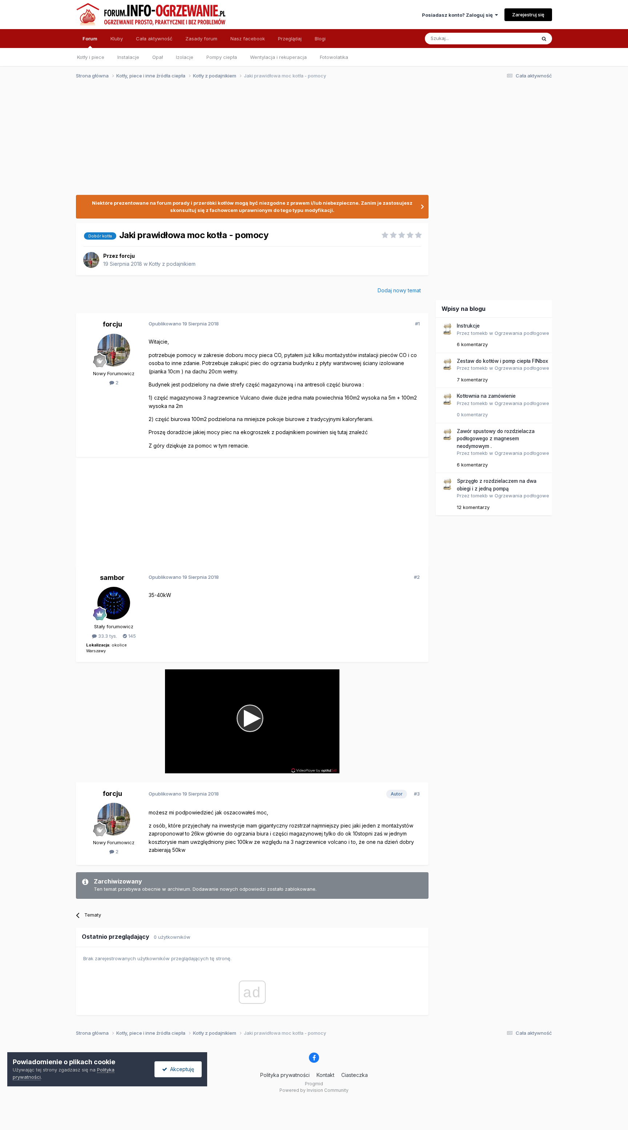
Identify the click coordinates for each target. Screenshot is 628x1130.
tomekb (479, 333)
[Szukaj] (544, 38)
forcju (127, 256)
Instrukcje (468, 326)
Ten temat (515, 38)
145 (131, 636)
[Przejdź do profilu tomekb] (447, 329)
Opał (157, 57)
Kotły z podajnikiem (172, 264)
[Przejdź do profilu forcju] (91, 260)
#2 (417, 577)
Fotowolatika (334, 57)
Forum (89, 38)
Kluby (116, 38)
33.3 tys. (107, 636)
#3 (417, 794)
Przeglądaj (290, 38)
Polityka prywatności (285, 1075)
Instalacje (128, 57)
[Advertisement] (311, 141)
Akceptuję (180, 1069)
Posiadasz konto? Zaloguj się (458, 15)
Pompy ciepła (221, 57)
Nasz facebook (247, 38)
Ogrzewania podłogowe (522, 333)
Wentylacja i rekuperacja (278, 57)
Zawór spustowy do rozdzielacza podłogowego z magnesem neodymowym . (496, 438)
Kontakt (325, 1075)
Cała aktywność (154, 38)
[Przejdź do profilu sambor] (113, 603)
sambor (112, 577)
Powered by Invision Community (314, 1090)
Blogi (320, 38)
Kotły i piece (90, 57)
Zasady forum (201, 38)
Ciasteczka (354, 1075)
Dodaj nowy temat (399, 290)
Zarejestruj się (528, 14)
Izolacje (184, 57)
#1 (417, 323)
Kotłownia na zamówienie (486, 396)
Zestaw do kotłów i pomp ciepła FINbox (502, 361)
